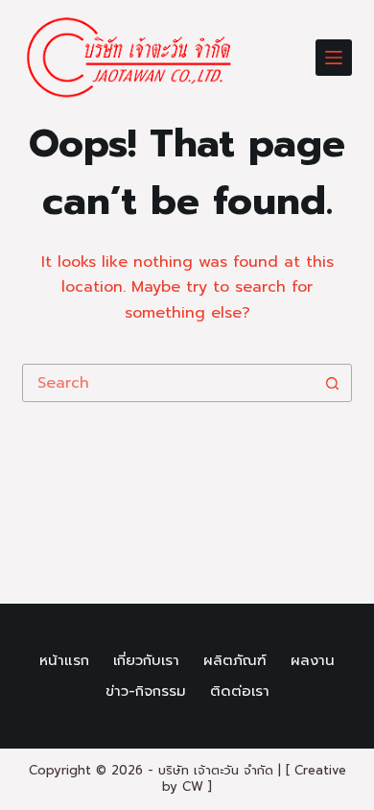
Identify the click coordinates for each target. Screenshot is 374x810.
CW (192, 786)
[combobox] (168, 383)
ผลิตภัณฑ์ (235, 661)
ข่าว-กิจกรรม (145, 692)
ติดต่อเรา (239, 692)
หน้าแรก (64, 661)
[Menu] (334, 57)
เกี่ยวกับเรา (146, 661)
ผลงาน (313, 661)
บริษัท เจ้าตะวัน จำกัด (215, 770)
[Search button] (333, 383)
